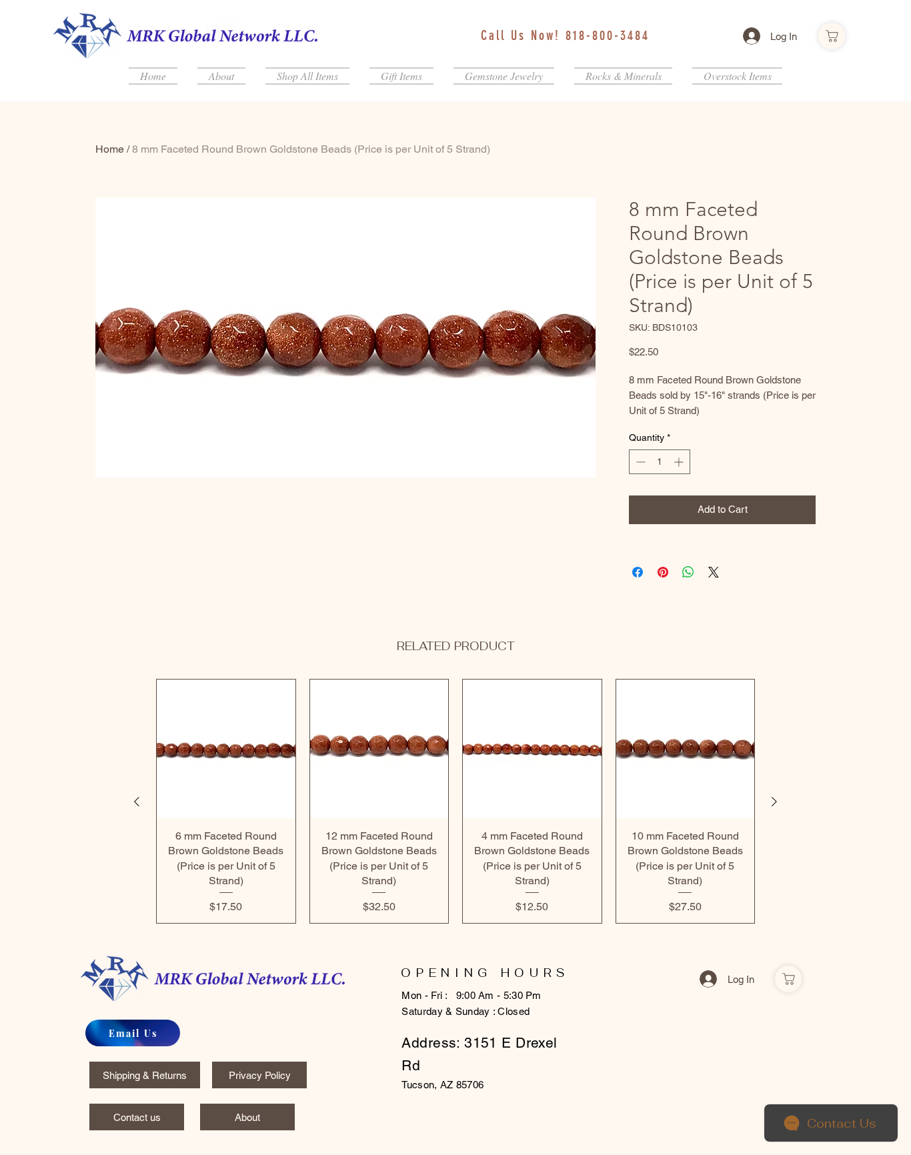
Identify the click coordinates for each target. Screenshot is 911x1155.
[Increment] (680, 461)
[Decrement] (639, 461)
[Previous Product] (137, 802)
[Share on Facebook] (638, 572)
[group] (455, 801)
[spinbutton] (660, 461)
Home (109, 149)
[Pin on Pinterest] (663, 572)
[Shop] (831, 36)
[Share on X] (714, 572)
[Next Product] (774, 802)
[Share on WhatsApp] (688, 572)
